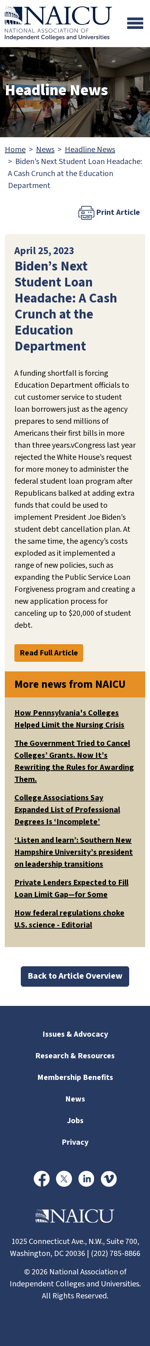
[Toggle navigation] (135, 23)
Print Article (117, 212)
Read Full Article (49, 653)
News (45, 149)
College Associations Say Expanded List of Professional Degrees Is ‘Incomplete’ (67, 809)
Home (15, 149)
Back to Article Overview (75, 976)
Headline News (90, 149)
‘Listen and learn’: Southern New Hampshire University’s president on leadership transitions (73, 852)
